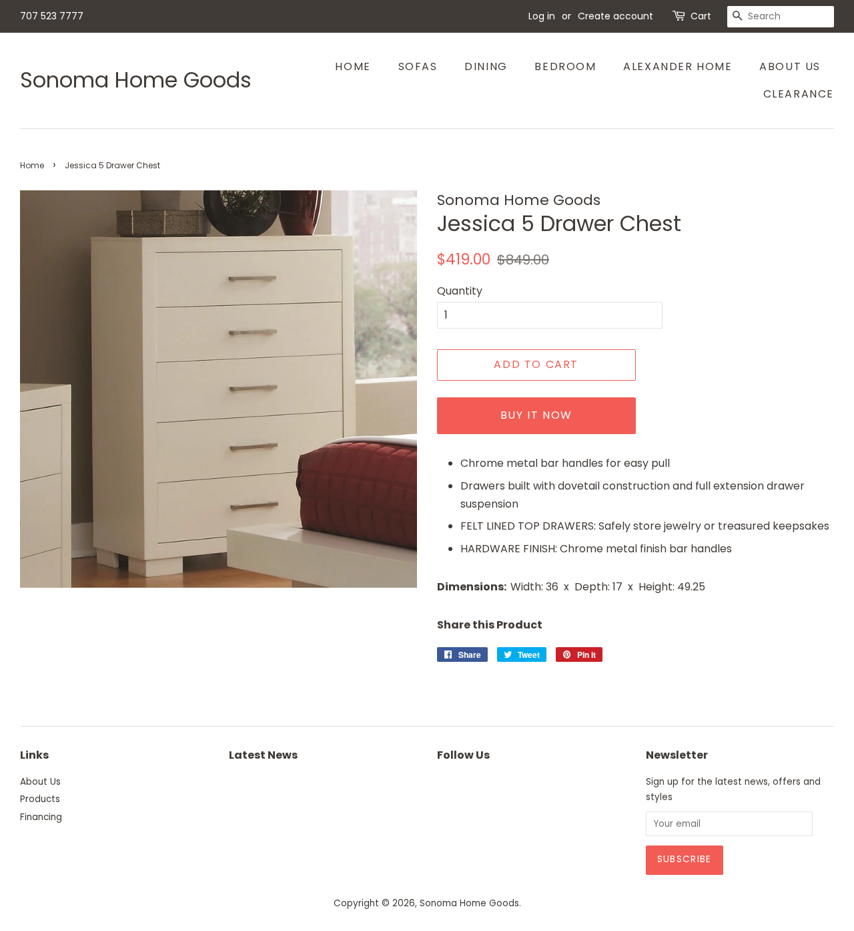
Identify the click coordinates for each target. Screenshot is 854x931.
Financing (41, 817)
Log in (541, 16)
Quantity (459, 291)
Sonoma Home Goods (136, 80)
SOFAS (418, 66)
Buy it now (536, 415)
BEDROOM (565, 66)
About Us (790, 66)
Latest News (263, 755)
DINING (486, 66)
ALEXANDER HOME (677, 66)
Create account (615, 16)
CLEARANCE (798, 94)
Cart (701, 16)
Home (352, 66)
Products (40, 799)
